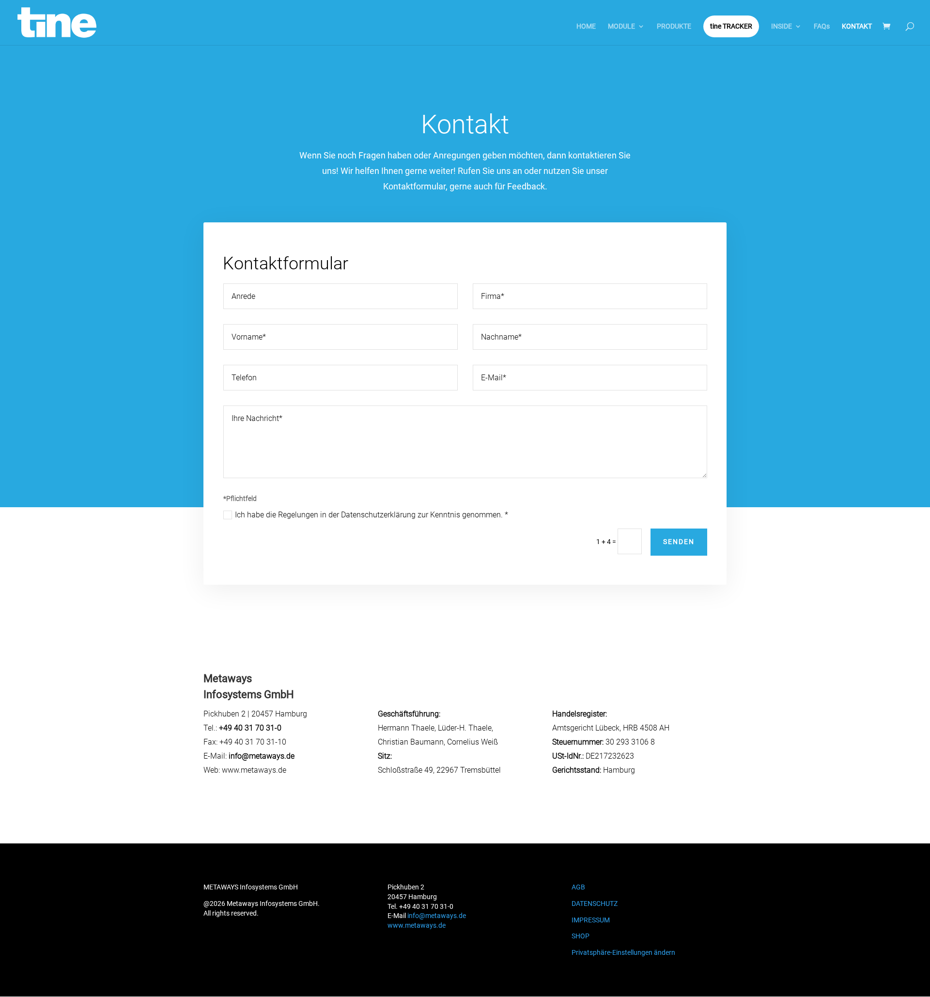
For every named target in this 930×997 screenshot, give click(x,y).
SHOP (580, 936)
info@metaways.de (436, 915)
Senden (679, 541)
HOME (586, 26)
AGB (578, 887)
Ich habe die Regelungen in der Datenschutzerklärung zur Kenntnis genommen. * (371, 514)
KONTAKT (857, 26)
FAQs (822, 26)
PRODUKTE (674, 26)
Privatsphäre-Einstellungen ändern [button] (623, 952)
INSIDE (781, 26)
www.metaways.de (417, 925)
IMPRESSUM (591, 920)
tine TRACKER (731, 26)
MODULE (621, 26)
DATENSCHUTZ (595, 903)
